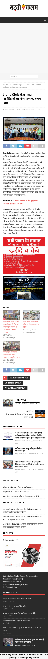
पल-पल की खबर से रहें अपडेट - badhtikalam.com (21, 509)
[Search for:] (24, 76)
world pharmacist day (15, 388)
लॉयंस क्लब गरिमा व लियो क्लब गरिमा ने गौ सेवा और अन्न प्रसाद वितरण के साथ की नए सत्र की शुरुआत (11, 326)
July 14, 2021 (21, 454)
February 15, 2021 (23, 441)
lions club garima (13, 383)
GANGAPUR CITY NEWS (18, 378)
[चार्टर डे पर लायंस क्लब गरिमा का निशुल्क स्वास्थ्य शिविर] (31, 315)
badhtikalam (29, 109)
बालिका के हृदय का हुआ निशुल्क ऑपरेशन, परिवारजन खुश (29, 449)
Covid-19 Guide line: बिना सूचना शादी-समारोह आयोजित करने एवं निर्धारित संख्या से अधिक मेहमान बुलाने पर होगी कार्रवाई (30, 435)
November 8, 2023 (23, 645)
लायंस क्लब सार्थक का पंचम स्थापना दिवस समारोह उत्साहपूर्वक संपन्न (11, 354)
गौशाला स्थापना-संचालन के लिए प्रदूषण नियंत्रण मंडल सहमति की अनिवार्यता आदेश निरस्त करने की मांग (29, 464)
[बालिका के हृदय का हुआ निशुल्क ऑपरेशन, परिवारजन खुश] (8, 451)
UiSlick (36, 657)
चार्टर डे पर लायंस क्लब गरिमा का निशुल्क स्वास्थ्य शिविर (31, 324)
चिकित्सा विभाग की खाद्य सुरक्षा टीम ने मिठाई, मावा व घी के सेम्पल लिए (29, 640)
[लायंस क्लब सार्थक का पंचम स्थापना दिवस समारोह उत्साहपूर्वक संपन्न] (11, 346)
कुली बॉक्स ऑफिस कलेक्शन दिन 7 (14, 512)
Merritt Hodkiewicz (11, 524)
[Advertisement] (24, 48)
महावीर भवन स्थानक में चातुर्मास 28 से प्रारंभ (16, 620)
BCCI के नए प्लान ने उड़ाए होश (13, 519)
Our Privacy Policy (10, 587)
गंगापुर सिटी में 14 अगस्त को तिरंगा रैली (16, 491)
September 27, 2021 (13, 109)
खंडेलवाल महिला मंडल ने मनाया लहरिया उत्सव (18, 487)
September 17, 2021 (24, 470)
